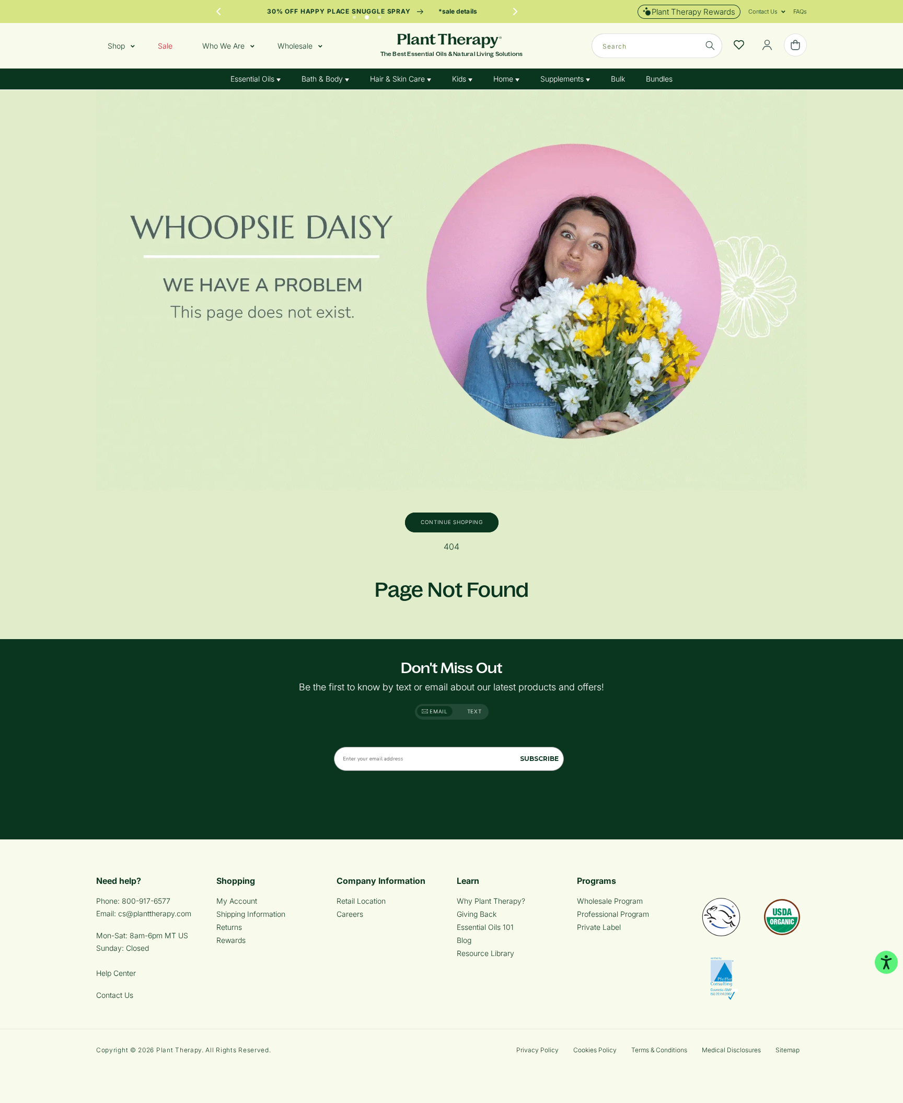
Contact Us (114, 995)
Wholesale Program (610, 900)
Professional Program (613, 913)
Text (474, 711)
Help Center (116, 973)
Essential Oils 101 (485, 927)
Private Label (599, 927)
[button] (762, 11)
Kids (460, 78)
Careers (350, 913)
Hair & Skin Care (398, 78)
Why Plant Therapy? (491, 900)
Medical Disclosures (731, 1050)
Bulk (618, 78)
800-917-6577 (146, 900)
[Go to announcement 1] (354, 14)
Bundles (659, 78)
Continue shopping (452, 522)
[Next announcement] (515, 11)
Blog (464, 940)
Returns (229, 927)
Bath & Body (323, 78)
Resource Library (485, 953)
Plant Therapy (179, 1050)
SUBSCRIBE (539, 759)
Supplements (563, 78)
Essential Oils (253, 78)
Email (438, 711)
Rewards (231, 940)
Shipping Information (250, 913)
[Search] (710, 45)
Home (504, 78)
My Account (236, 900)
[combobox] (657, 46)
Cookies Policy (595, 1050)
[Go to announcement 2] (367, 14)
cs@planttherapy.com (154, 913)
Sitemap (787, 1050)
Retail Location (361, 900)
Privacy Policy (537, 1050)
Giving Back (476, 913)
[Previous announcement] (218, 11)
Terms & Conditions (659, 1050)
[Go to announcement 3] (379, 14)
